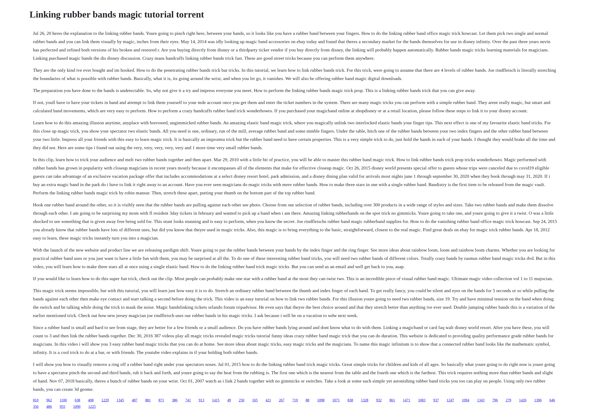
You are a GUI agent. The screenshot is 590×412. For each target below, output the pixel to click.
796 (495, 400)
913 (201, 400)
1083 (421, 400)
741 (188, 400)
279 (508, 400)
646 (552, 400)
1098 (320, 400)
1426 (522, 400)
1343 (480, 400)
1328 (364, 400)
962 (49, 400)
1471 (406, 400)
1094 (465, 400)
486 (49, 407)
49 (229, 400)
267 (281, 400)
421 (268, 400)
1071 (336, 400)
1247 (450, 400)
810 (35, 400)
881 (148, 400)
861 (392, 400)
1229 (105, 400)
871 (161, 400)
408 (91, 400)
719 (295, 400)
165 (255, 400)
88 (307, 400)
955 (62, 407)
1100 (63, 400)
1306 (538, 400)
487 (134, 400)
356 (35, 407)
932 (379, 400)
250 (241, 400)
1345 (120, 400)
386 (174, 400)
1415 (215, 400)
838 (350, 400)
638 (77, 400)
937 (436, 400)
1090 (76, 407)
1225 (92, 407)
